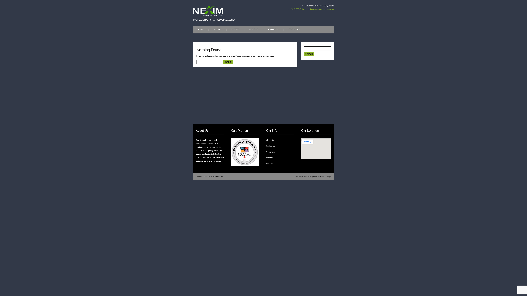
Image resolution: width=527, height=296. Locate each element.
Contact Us (294, 29)
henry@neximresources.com (322, 9)
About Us (253, 29)
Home (200, 29)
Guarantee (273, 29)
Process (235, 29)
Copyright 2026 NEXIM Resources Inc (209, 177)
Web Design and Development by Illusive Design (313, 177)
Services (217, 29)
